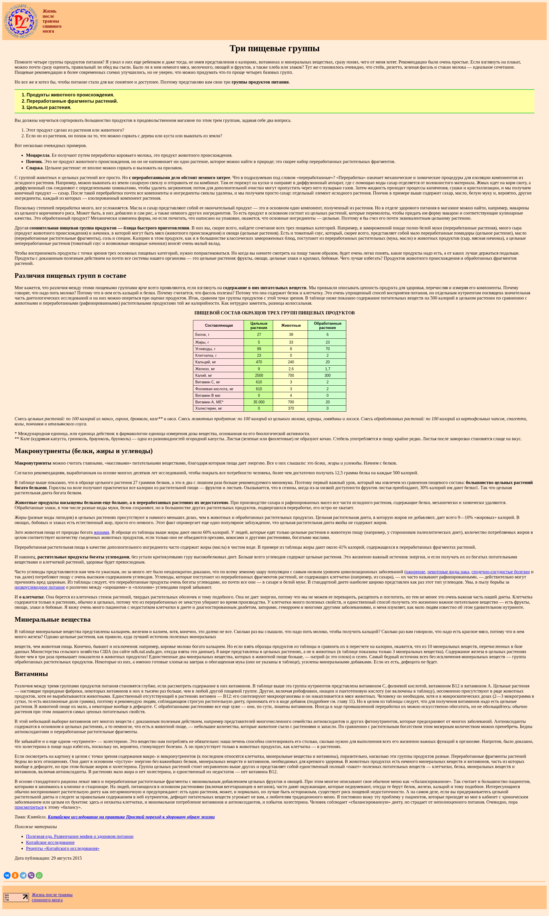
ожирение (415, 571)
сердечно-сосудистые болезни (501, 571)
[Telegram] (23, 875)
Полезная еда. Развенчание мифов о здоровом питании (80, 836)
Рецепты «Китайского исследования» (63, 848)
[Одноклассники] (15, 875)
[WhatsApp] (39, 875)
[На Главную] (21, 37)
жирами (101, 532)
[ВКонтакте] (7, 875)
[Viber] (31, 875)
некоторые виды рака (448, 571)
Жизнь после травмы (52, 894)
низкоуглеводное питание (40, 587)
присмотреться (29, 807)
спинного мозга (47, 899)
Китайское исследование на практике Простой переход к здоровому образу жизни (131, 816)
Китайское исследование (50, 842)
